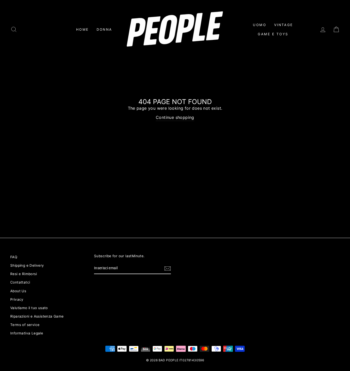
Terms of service (24, 325)
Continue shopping (175, 117)
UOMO (259, 25)
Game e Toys (273, 34)
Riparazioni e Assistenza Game (37, 316)
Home (82, 29)
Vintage (283, 25)
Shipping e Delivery (27, 265)
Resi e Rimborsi (23, 274)
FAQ (13, 257)
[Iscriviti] (167, 268)
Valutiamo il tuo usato (29, 308)
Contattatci (20, 282)
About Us (18, 291)
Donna (104, 29)
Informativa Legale (26, 333)
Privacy (17, 299)
